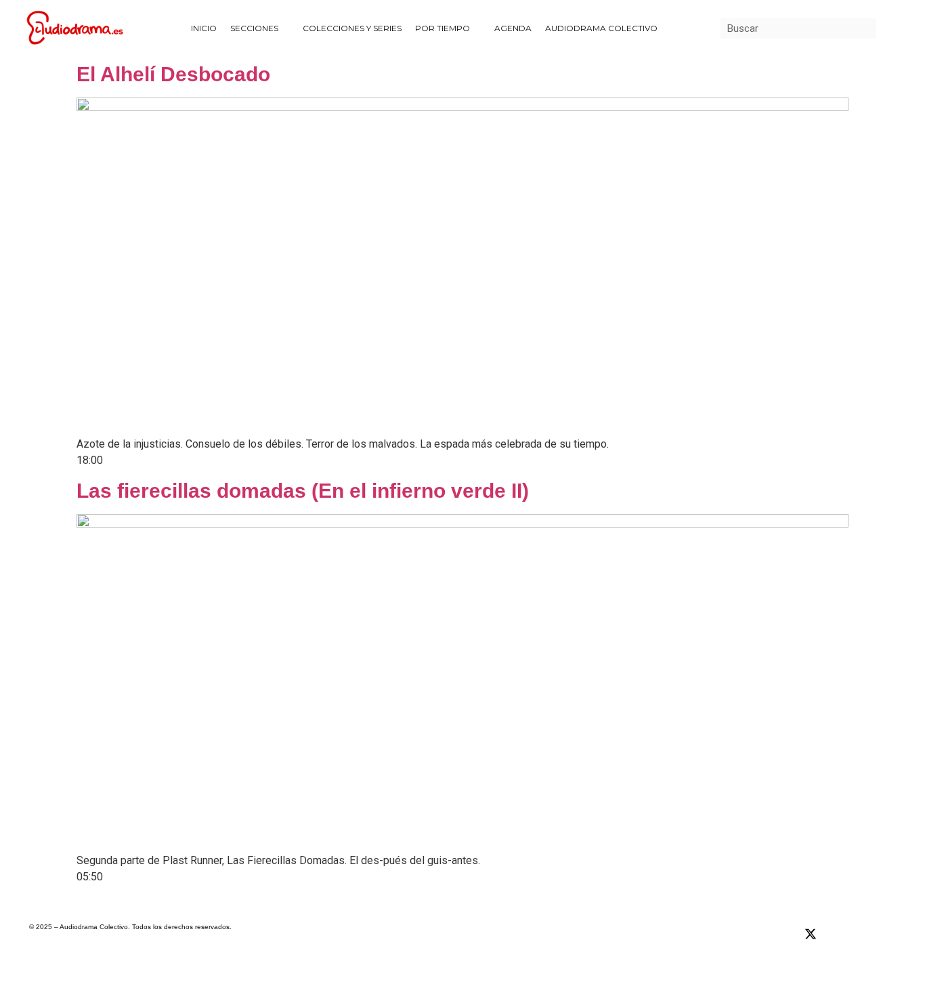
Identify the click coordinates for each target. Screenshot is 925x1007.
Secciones (254, 28)
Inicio (204, 28)
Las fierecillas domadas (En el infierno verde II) (303, 490)
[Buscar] (886, 28)
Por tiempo (442, 28)
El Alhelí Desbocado (173, 74)
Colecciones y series (352, 28)
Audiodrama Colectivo (601, 28)
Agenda (513, 28)
